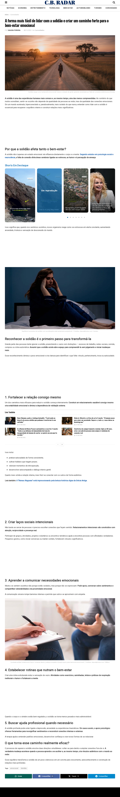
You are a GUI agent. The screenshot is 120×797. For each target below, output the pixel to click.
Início (6, 15)
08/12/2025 (27, 30)
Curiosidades (111, 8)
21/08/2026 (78, 425)
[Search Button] (114, 2)
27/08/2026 (21, 425)
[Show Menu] (6, 2)
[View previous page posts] (58, 444)
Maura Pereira (14, 30)
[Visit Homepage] (60, 2)
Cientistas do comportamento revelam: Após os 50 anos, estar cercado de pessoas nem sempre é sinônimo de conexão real (93, 431)
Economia (22, 8)
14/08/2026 (78, 435)
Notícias (10, 8)
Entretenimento (37, 8)
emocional (14, 768)
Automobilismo (83, 8)
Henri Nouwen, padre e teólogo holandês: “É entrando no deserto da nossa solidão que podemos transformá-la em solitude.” (36, 420)
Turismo (98, 8)
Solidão (24, 768)
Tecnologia (54, 8)
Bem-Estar (68, 8)
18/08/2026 (21, 438)
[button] (67, 217)
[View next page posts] (62, 444)
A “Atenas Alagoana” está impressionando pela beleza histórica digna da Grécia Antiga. (51, 480)
